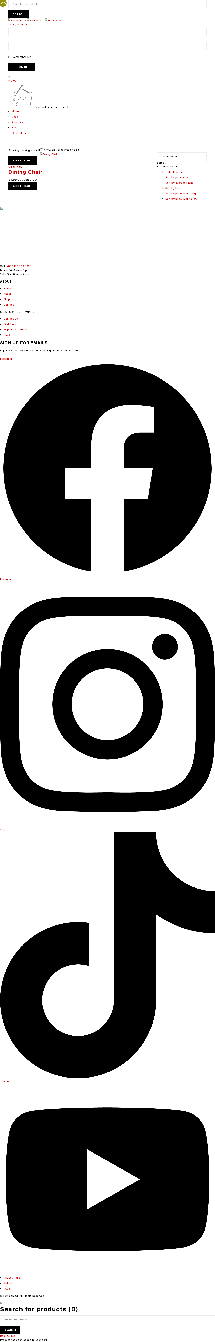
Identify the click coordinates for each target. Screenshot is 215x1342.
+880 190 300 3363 (19, 266)
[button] (22, 160)
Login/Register (17, 24)
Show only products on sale (61, 149)
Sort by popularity (176, 177)
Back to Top (7, 1335)
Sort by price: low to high (181, 193)
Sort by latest (174, 188)
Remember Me (21, 57)
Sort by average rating (179, 182)
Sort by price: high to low (181, 198)
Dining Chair (25, 172)
